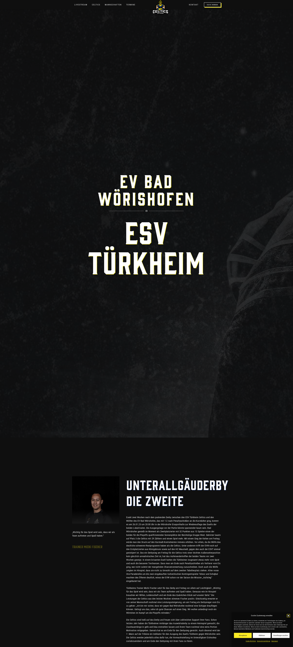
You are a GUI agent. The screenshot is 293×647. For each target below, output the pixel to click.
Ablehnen (262, 635)
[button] (288, 616)
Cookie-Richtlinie (251, 641)
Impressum (274, 641)
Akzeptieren (243, 635)
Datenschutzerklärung (263, 641)
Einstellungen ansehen (280, 635)
